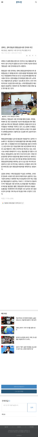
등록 (31, 407)
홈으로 (6, 427)
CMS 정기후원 (19, 391)
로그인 (19, 427)
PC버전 (31, 427)
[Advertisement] (19, 25)
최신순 (3, 414)
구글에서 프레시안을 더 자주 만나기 (13, 203)
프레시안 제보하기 (19, 387)
